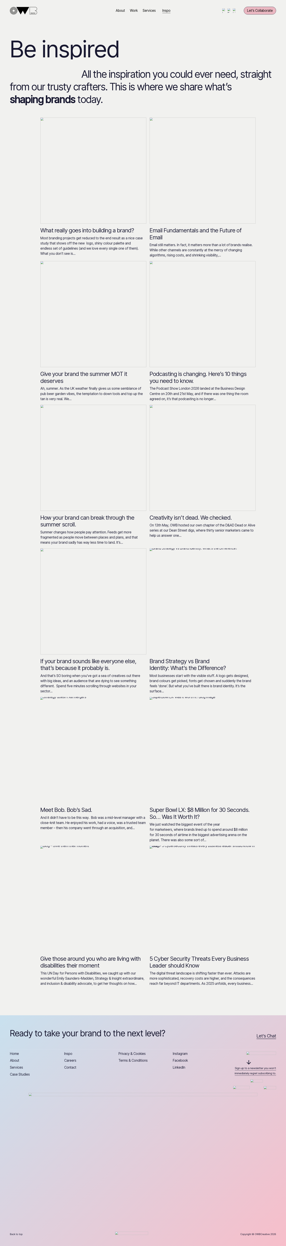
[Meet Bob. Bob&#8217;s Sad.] (93, 750)
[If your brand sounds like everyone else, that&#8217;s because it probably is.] (93, 601)
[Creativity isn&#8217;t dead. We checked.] (203, 458)
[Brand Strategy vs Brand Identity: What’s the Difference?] (203, 601)
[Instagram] (224, 10)
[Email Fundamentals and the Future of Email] (203, 171)
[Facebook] (230, 10)
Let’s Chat (266, 1036)
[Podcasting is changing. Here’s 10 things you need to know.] (203, 314)
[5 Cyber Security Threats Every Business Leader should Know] (203, 899)
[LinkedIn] (235, 10)
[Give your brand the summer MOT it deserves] (93, 314)
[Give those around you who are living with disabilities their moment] (93, 899)
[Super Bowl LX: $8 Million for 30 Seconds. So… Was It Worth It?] (203, 750)
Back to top (16, 1234)
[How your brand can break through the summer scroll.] (93, 458)
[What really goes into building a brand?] (93, 171)
